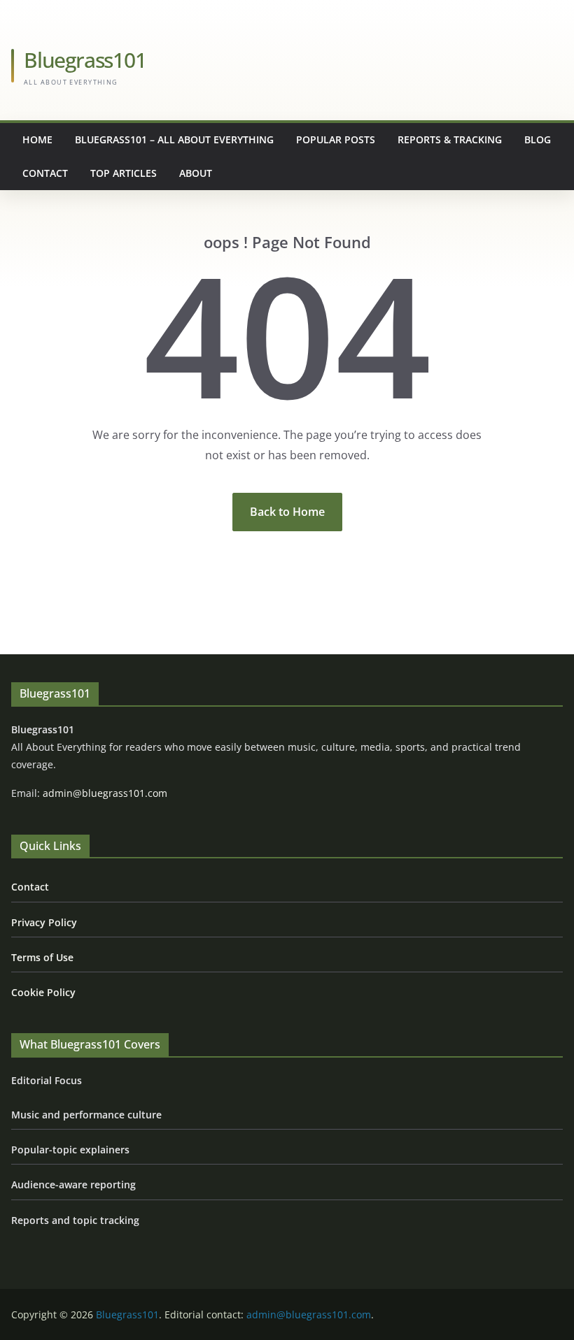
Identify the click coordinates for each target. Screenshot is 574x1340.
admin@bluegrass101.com (105, 793)
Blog (537, 139)
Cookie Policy (43, 992)
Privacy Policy (44, 922)
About (195, 173)
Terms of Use (42, 957)
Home (37, 139)
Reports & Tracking (450, 139)
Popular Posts (335, 139)
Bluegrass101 (85, 59)
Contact (45, 173)
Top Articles (123, 173)
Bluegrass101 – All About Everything (174, 139)
